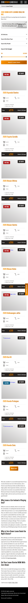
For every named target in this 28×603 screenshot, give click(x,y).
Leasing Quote (26, 289)
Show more (14, 468)
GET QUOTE (21, 73)
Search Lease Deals (14, 62)
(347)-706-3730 (21, 2)
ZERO (9, 2)
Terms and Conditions (6, 598)
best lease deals (12, 558)
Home (3, 6)
